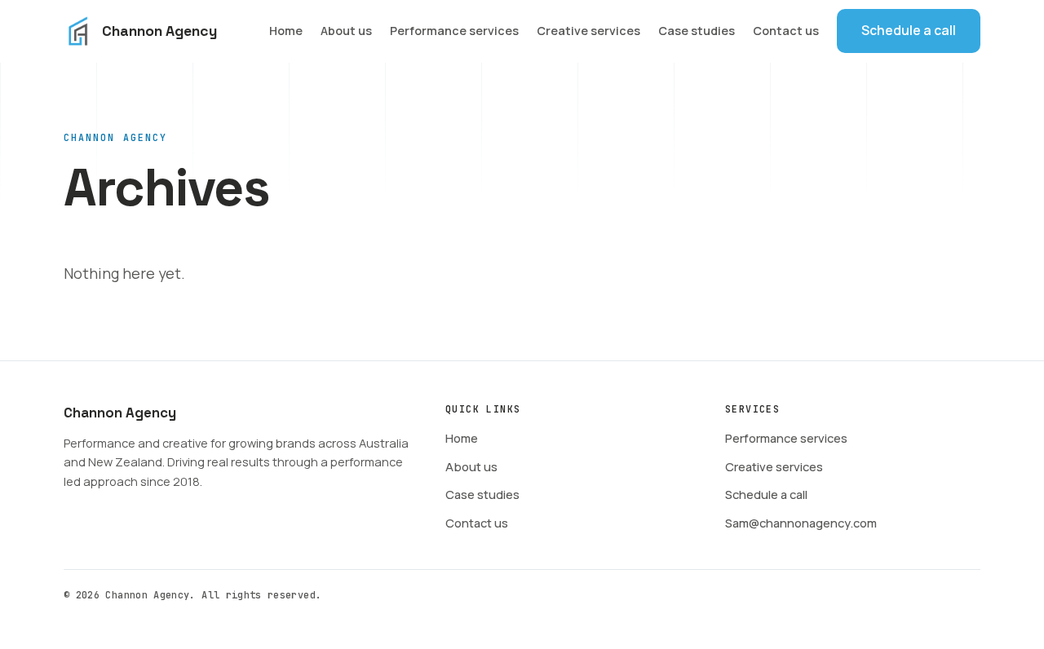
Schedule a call (908, 30)
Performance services (454, 30)
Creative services (588, 30)
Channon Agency (159, 31)
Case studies (696, 30)
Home (286, 30)
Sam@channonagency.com (801, 522)
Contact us (786, 30)
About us (346, 30)
